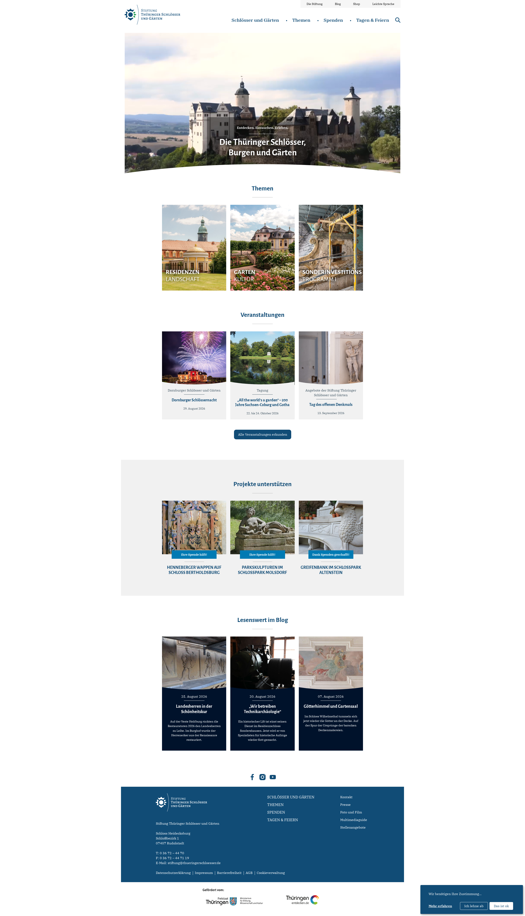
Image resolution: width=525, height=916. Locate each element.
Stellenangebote (353, 827)
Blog (338, 4)
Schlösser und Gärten (255, 20)
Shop (356, 4)
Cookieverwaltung (271, 873)
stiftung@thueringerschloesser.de (194, 863)
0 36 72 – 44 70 (172, 853)
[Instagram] (262, 777)
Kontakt (346, 797)
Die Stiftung (315, 4)
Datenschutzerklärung (173, 873)
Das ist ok (501, 906)
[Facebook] (252, 777)
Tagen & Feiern (372, 20)
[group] (194, 248)
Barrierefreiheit (229, 873)
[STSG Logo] (181, 819)
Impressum (204, 873)
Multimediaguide (353, 820)
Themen (301, 20)
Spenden (333, 20)
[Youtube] (273, 777)
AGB (249, 873)
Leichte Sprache (383, 4)
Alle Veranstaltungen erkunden (262, 434)
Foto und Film (351, 812)
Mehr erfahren (440, 906)
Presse (345, 805)
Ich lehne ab (474, 906)
